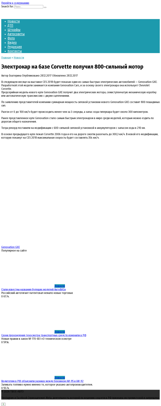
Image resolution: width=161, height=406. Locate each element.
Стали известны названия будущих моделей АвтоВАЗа (33, 289)
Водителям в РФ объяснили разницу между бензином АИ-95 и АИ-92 (42, 381)
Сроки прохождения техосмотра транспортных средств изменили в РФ (43, 335)
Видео (12, 42)
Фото (11, 38)
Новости (14, 21)
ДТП (10, 25)
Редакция (15, 47)
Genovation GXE (10, 247)
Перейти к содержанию (15, 3)
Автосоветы (16, 34)
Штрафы (14, 30)
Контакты (15, 51)
